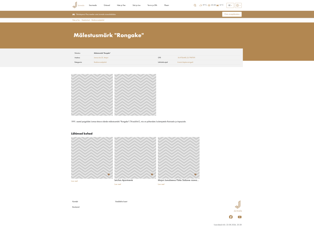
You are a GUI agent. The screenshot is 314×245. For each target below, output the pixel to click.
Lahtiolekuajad (163, 62)
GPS (159, 58)
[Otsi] (195, 5)
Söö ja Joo (136, 5)
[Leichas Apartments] (135, 158)
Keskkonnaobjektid (98, 20)
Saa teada (93, 5)
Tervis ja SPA (152, 5)
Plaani (166, 5)
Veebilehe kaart (121, 202)
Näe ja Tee (121, 5)
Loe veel (74, 181)
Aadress (77, 58)
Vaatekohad (86, 20)
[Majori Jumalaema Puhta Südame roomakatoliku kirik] (179, 158)
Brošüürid (75, 207)
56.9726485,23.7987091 (186, 58)
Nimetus (77, 53)
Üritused (107, 5)
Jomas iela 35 (98, 58)
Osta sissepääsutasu (232, 14)
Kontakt (75, 202)
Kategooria (78, 62)
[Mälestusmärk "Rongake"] (92, 95)
